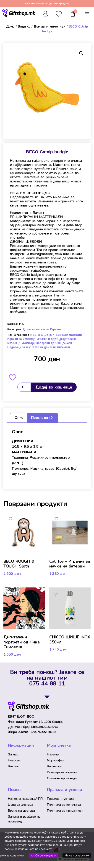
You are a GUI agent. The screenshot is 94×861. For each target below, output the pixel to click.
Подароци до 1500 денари (54, 343)
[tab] (18, 418)
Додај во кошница (53, 387)
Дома (10, 26)
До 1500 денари (43, 334)
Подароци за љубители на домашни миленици (38, 347)
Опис (19, 417)
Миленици (27, 343)
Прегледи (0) (42, 417)
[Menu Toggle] (87, 13)
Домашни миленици (49, 26)
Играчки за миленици (21, 339)
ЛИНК (56, 849)
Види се (24, 26)
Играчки (55, 329)
